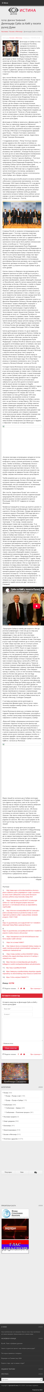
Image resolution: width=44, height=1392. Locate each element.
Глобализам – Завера (13, 1108)
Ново (21, 1172)
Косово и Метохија (15, 31)
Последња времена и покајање (11, 1353)
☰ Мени (5, 3)
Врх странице (35, 988)
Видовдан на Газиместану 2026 (11, 1358)
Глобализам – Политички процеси (17, 1112)
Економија (7, 1125)
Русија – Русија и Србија (14, 1100)
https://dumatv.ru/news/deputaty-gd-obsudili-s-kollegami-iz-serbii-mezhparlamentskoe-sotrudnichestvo (21, 963)
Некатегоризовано (10, 1130)
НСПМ (11, 983)
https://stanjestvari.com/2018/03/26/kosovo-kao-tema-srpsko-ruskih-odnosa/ (21, 937)
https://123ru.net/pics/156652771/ (17, 977)
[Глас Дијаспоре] (15, 1241)
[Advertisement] (14, 1156)
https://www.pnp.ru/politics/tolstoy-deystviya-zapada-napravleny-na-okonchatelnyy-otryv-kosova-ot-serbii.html (22, 972)
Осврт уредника (9, 1121)
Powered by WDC (37, 1390)
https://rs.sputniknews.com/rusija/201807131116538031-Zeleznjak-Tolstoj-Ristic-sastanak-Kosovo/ (22, 924)
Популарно (8, 1172)
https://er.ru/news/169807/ (15, 942)
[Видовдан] (15, 1219)
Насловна (4, 31)
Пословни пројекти (10, 1117)
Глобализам (8, 1105)
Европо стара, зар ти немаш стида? (12, 1363)
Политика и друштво (11, 1139)
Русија (6, 1092)
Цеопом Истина (13, 1385)
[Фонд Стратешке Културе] (15, 1210)
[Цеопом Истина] (22, 8)
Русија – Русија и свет (13, 1096)
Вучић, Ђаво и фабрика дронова (11, 1343)
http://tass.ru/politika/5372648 (16, 968)
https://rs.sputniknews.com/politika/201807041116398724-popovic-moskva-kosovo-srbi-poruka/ (22, 932)
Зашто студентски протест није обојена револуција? (18, 1348)
